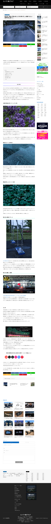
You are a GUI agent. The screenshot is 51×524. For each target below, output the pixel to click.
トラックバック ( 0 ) (27, 442)
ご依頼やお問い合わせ (17, 510)
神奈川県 (39, 112)
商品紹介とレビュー (22, 474)
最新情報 (21, 1)
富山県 (38, 107)
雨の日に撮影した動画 (7, 77)
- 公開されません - (6, 450)
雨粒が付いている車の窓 (8, 73)
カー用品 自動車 (46, 1)
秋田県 (43, 478)
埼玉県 (45, 104)
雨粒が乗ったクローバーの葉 (8, 74)
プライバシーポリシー (17, 505)
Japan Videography (8, 378)
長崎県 (38, 115)
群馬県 (27, 479)
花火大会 (30, 1)
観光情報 (25, 1)
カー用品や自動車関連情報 (12, 473)
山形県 (42, 107)
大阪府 (27, 474)
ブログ (47, 3)
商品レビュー (29, 3)
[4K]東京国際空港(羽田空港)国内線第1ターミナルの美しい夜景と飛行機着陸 (14, 295)
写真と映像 (39, 1)
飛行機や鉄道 (38, 99)
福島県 (45, 112)
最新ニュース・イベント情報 (40, 94)
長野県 (42, 115)
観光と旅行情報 (38, 97)
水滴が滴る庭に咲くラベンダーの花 (9, 71)
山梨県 (45, 107)
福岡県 (42, 112)
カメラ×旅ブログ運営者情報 (20, 520)
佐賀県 (38, 104)
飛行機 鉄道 (34, 1)
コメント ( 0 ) (11, 442)
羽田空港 (7, 297)
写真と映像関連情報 (39, 91)
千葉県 (42, 104)
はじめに (6, 70)
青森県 (45, 115)
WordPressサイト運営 (39, 83)
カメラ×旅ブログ (25, 515)
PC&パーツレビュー (23, 3)
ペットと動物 (35, 3)
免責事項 (32, 520)
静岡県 (38, 117)
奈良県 (32, 474)
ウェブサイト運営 (41, 3)
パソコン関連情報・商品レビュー (41, 86)
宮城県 (37, 474)
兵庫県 (32, 473)
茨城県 (32, 479)
